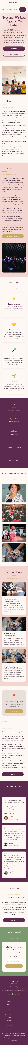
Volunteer (8, 1017)
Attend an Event (9, 1025)
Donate (9, 1020)
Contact (15, 9)
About (4, 9)
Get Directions (14, 711)
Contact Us (14, 920)
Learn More (14, 48)
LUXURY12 (14, 4)
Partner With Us (9, 1023)
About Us (9, 1001)
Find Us (13, 774)
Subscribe (14, 966)
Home (8, 1004)
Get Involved (14, 54)
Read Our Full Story (13, 236)
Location (9, 9)
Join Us (23, 9)
